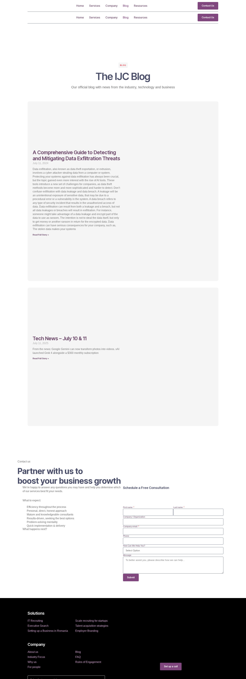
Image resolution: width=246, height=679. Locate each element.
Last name (178, 507)
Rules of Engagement (88, 662)
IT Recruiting (35, 620)
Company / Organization (134, 517)
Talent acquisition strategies (91, 625)
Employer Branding (86, 630)
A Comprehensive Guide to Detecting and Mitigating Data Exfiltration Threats (76, 155)
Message (127, 555)
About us (33, 652)
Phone (126, 536)
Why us (32, 662)
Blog (126, 5)
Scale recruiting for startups (91, 620)
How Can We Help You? (134, 546)
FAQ (78, 657)
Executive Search (38, 625)
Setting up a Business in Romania (48, 630)
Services (94, 5)
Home (80, 5)
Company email (130, 526)
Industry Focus (36, 657)
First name (128, 507)
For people (34, 667)
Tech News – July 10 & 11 (60, 338)
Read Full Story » (41, 235)
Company (111, 5)
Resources (140, 5)
